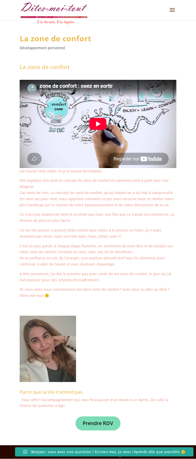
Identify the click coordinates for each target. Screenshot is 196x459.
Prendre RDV (98, 423)
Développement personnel (42, 47)
